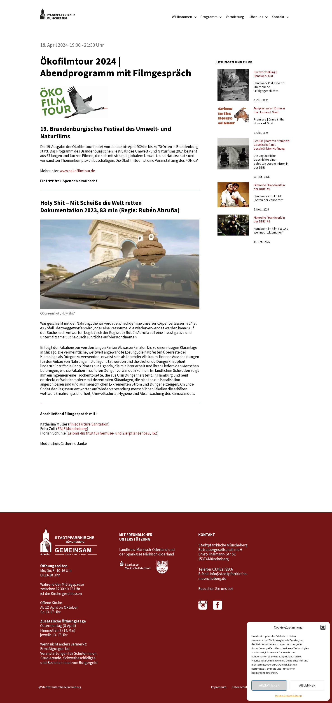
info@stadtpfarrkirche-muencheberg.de (223, 576)
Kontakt (278, 16)
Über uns (256, 16)
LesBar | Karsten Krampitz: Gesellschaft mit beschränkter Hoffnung (272, 145)
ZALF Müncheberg (72, 428)
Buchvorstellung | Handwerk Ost (265, 74)
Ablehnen (307, 685)
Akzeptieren (269, 685)
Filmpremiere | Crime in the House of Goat (269, 110)
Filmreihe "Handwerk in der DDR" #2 (269, 219)
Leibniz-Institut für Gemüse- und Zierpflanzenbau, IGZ (112, 433)
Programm (208, 16)
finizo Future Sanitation (88, 424)
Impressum (218, 687)
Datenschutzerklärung (288, 695)
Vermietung (235, 16)
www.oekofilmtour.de (77, 170)
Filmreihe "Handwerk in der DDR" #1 (269, 187)
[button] (323, 627)
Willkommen (182, 16)
